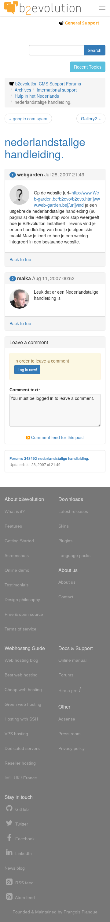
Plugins (65, 540)
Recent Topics (87, 67)
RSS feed (24, 882)
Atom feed (24, 897)
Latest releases (73, 511)
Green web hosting (23, 704)
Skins (63, 526)
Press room (69, 733)
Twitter (21, 824)
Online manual (72, 660)
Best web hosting (21, 674)
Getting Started (19, 540)
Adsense (66, 719)
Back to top (20, 259)
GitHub (21, 809)
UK (17, 777)
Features (13, 526)
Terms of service (20, 629)
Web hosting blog (21, 660)
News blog (15, 868)
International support (57, 90)
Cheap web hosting (23, 689)
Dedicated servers (22, 748)
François (72, 911)
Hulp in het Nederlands (37, 96)
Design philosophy (22, 599)
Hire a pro (69, 690)
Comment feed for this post (57, 437)
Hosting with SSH (21, 719)
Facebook (24, 838)
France (30, 777)
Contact (65, 596)
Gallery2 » (91, 118)
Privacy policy (71, 748)
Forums (65, 674)
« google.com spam (28, 118)
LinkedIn (23, 853)
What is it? (15, 511)
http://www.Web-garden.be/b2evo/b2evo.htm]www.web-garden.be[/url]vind (67, 199)
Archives (23, 90)
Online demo (17, 570)
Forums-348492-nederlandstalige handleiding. (49, 458)
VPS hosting (16, 733)
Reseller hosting (20, 763)
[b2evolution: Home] (42, 8)
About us (66, 582)
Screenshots (17, 555)
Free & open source (24, 614)
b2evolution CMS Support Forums (48, 84)
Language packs (74, 555)
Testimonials (16, 584)
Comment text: (24, 389)
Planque (89, 911)
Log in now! (27, 369)
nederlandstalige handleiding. (45, 147)
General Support (81, 23)
